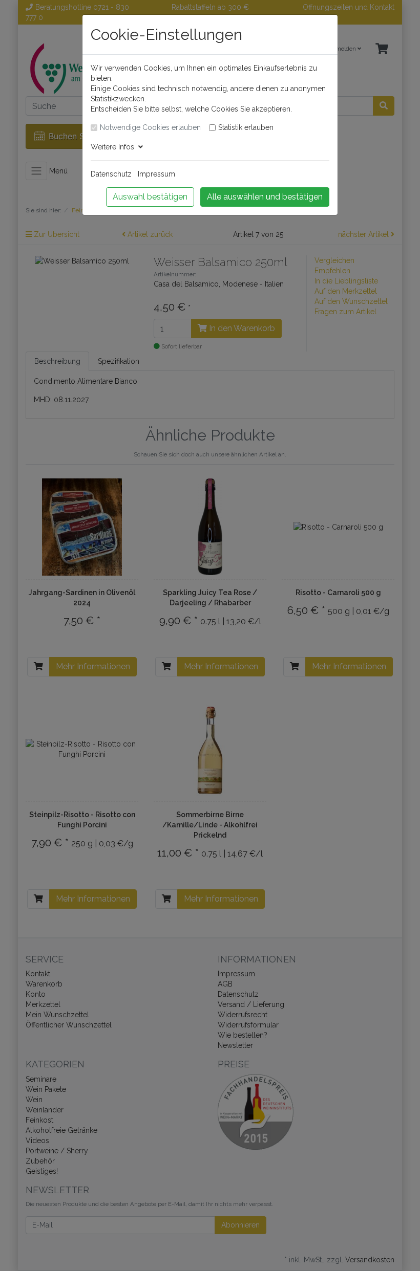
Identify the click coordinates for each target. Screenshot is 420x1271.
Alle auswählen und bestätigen (265, 197)
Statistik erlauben (246, 127)
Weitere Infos (114, 147)
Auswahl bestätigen (150, 197)
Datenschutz (111, 174)
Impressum (156, 174)
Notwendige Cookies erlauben (150, 127)
